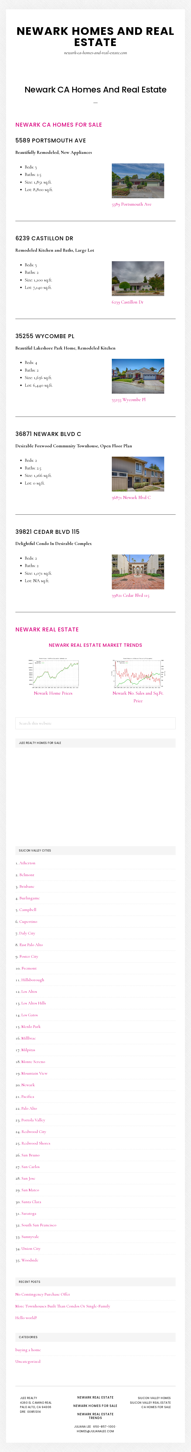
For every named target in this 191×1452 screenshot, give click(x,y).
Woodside (29, 1260)
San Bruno (30, 1155)
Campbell (27, 909)
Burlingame (29, 898)
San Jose (28, 1178)
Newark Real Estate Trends (95, 1416)
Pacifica (27, 1096)
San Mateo (30, 1189)
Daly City (27, 933)
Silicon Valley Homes (154, 1398)
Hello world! (26, 1317)
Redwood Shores (35, 1143)
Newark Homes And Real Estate (95, 36)
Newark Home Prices (53, 693)
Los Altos (29, 991)
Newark (28, 1084)
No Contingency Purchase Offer (42, 1294)
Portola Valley (33, 1119)
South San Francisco (38, 1225)
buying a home (28, 1349)
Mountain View (34, 1073)
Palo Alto (29, 1108)
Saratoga (28, 1213)
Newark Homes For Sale (95, 1406)
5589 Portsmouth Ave (131, 204)
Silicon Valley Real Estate (150, 1403)
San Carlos (30, 1166)
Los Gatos (29, 1014)
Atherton (27, 862)
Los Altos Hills (33, 1003)
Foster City (28, 956)
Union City (31, 1248)
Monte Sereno (33, 1061)
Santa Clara (31, 1201)
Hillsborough (32, 979)
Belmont (26, 874)
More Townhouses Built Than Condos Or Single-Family (62, 1306)
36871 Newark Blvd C (131, 497)
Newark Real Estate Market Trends (95, 645)
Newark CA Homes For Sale (58, 125)
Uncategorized (28, 1361)
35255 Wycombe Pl (129, 400)
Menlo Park (31, 1026)
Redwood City (33, 1131)
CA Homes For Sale (156, 1407)
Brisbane (26, 886)
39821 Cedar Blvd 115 (130, 595)
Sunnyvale (30, 1236)
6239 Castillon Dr (127, 302)
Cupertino (28, 921)
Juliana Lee (82, 1427)
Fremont (29, 968)
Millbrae (28, 1038)
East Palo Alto (31, 944)
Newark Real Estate (47, 629)
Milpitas (28, 1049)
